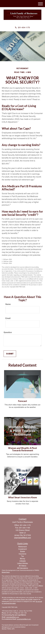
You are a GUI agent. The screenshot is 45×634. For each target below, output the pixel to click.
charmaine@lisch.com (12, 617)
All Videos (22, 565)
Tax (22, 556)
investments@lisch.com (24, 619)
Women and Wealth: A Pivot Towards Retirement (22, 449)
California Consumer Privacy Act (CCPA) (20, 599)
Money (22, 558)
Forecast (22, 401)
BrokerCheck (6, 572)
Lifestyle (22, 561)
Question (8, 332)
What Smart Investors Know (22, 497)
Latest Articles (22, 563)
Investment (22, 549)
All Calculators (22, 568)
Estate (22, 551)
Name (8, 304)
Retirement (22, 546)
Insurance (22, 554)
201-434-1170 (24, 27)
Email (7, 318)
